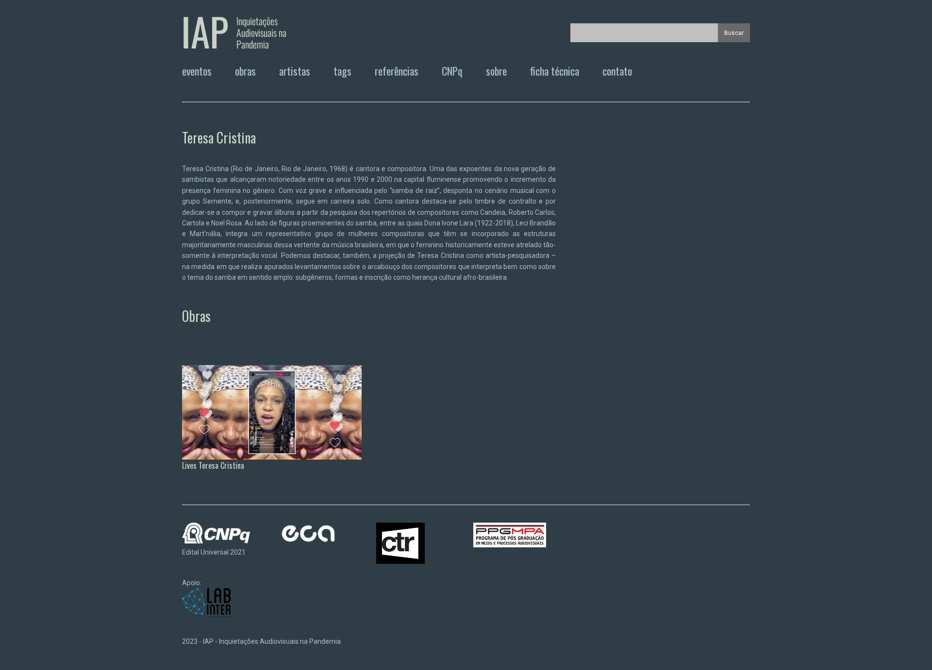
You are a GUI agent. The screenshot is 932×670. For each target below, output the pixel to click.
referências (396, 71)
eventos (197, 71)
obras (245, 71)
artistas (294, 71)
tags (342, 71)
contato (617, 71)
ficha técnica (554, 71)
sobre (496, 71)
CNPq (452, 71)
